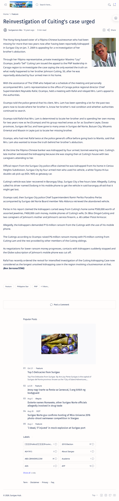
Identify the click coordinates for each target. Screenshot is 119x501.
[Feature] (8, 286)
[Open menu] (5, 4)
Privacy (45, 482)
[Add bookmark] (104, 30)
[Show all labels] (29, 472)
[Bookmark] (114, 4)
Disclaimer (34, 482)
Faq (52, 482)
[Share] (111, 30)
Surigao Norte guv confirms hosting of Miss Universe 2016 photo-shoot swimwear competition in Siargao (59, 417)
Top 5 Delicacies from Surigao (44, 372)
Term (25, 482)
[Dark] (109, 4)
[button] (45, 286)
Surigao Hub (15, 495)
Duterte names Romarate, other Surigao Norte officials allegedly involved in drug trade (57, 404)
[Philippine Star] (23, 286)
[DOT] (38, 411)
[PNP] (36, 286)
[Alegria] (38, 398)
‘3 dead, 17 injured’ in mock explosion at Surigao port (56, 427)
